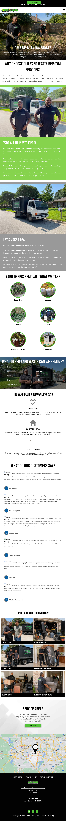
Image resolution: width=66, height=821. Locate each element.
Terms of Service (46, 777)
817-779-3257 (34, 2)
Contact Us (33, 725)
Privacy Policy (31, 777)
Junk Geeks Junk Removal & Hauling (33, 788)
